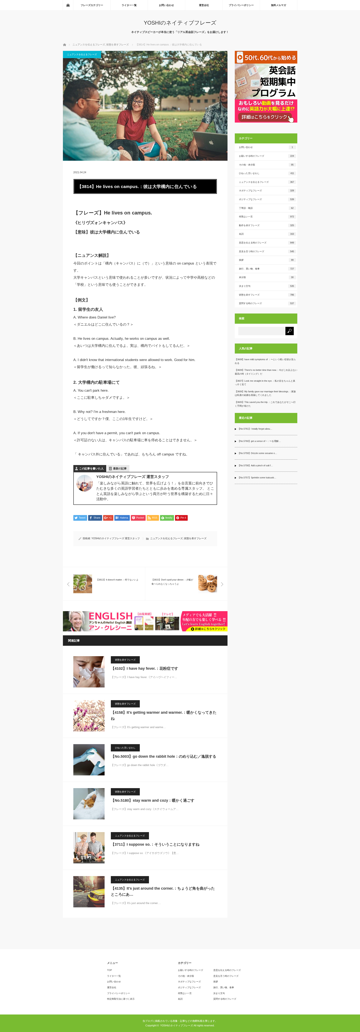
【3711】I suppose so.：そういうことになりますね (155, 844)
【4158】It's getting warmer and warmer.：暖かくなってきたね (163, 715)
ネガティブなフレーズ (266, 190)
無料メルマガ (278, 5)
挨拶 (266, 260)
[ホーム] (68, 5)
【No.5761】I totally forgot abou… (255, 429)
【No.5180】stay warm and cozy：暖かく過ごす (152, 800)
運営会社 (204, 5)
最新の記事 (120, 468)
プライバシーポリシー (241, 5)
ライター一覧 (129, 5)
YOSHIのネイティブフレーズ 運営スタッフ (115, 538)
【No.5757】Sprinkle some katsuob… (257, 477)
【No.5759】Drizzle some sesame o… (257, 453)
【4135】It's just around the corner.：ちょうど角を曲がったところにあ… (163, 891)
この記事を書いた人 (91, 468)
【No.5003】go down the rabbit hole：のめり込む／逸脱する (163, 756)
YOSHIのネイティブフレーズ (180, 22)
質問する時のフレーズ (266, 303)
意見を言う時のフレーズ (266, 251)
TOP (109, 970)
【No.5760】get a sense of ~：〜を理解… (259, 441)
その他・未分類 (266, 164)
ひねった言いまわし (125, 747)
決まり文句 (266, 286)
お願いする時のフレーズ (266, 156)
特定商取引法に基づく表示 (121, 999)
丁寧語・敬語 (266, 208)
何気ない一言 (266, 216)
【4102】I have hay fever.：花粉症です (144, 668)
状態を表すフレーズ (195, 538)
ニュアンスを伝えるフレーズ (82, 54)
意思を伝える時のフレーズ (266, 242)
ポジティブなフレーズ (266, 199)
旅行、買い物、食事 (266, 268)
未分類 (266, 277)
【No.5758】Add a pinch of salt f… (255, 465)
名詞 (266, 234)
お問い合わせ (166, 5)
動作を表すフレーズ (266, 225)
